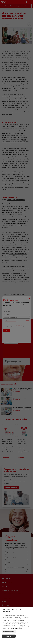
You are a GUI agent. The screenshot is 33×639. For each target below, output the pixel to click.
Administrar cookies (8, 631)
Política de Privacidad (16, 628)
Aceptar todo (8, 636)
